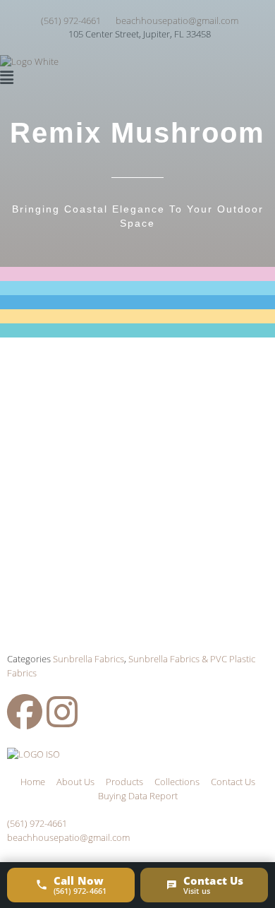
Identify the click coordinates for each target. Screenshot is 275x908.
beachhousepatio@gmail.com (68, 837)
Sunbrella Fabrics (88, 658)
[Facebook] (24, 711)
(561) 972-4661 (37, 823)
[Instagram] (62, 711)
